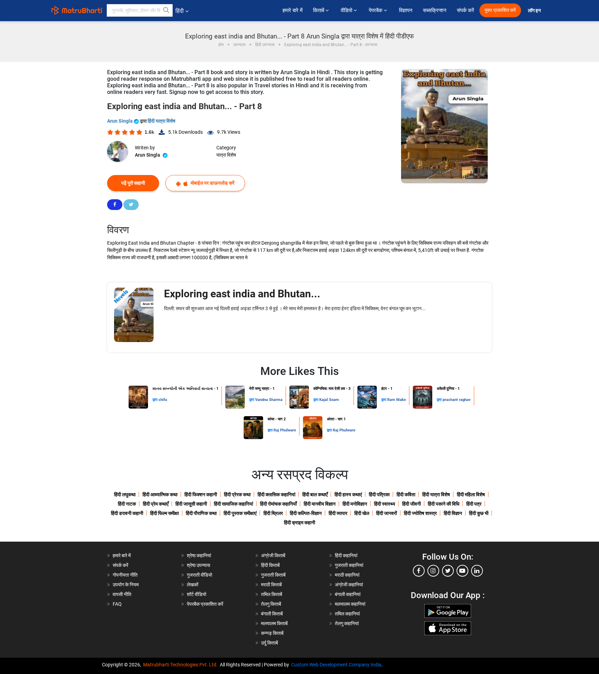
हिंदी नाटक (127, 504)
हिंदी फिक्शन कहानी (200, 494)
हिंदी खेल (361, 513)
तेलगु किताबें (271, 604)
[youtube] (462, 571)
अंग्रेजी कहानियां (349, 584)
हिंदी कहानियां (346, 555)
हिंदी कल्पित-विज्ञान (306, 513)
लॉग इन (535, 10)
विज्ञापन (406, 10)
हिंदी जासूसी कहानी (191, 504)
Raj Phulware (285, 430)
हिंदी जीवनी (411, 504)
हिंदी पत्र (473, 504)
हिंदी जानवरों (386, 513)
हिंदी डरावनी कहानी (127, 513)
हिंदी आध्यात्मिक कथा (159, 494)
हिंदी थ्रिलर (273, 513)
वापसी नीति (122, 594)
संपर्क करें (465, 10)
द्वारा (155, 399)
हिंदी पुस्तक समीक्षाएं (240, 513)
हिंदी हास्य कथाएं (348, 494)
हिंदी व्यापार (338, 513)
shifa (162, 399)
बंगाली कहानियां (348, 594)
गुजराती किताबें (273, 575)
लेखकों (192, 584)
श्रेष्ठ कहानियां (199, 555)
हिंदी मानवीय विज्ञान (320, 504)
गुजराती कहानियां (349, 565)
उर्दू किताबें (269, 643)
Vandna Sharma (269, 399)
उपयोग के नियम (126, 584)
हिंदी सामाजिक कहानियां (233, 504)
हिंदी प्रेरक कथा (237, 494)
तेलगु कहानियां (347, 623)
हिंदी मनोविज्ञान (354, 504)
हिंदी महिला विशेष (471, 494)
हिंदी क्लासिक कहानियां (276, 494)
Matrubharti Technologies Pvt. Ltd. (181, 664)
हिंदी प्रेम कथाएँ (155, 504)
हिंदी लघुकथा (125, 494)
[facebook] (419, 571)
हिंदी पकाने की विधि (443, 504)
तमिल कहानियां (347, 613)
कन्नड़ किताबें (272, 633)
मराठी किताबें (271, 584)
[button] (166, 10)
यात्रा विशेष (226, 155)
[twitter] (448, 571)
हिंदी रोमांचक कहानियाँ (278, 504)
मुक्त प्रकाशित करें (500, 10)
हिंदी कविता (406, 494)
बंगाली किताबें (272, 613)
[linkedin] (477, 571)
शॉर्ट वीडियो (196, 594)
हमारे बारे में (293, 10)
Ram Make (396, 399)
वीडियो (347, 10)
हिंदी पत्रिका (379, 494)
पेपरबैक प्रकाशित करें (205, 604)
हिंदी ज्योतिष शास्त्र (420, 513)
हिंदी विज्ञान (453, 513)
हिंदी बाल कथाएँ (315, 494)
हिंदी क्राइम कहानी (299, 522)
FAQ (117, 604)
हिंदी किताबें (270, 565)
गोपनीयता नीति (125, 575)
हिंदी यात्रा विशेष (161, 121)
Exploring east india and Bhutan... (242, 294)
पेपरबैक (376, 10)
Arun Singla (120, 121)
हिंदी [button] (179, 11)
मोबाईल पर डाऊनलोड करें (212, 183)
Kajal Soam (329, 399)
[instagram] (433, 571)
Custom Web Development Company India (336, 664)
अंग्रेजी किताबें (273, 555)
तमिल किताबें (271, 594)
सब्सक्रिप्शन (434, 10)
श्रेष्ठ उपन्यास (198, 565)
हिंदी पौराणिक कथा (201, 513)
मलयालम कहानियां (350, 604)
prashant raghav (457, 399)
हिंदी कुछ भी (478, 513)
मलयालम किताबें (274, 623)
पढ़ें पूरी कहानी (133, 183)
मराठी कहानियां (347, 575)
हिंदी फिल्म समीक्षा (164, 513)
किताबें (319, 10)
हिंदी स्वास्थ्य (384, 504)
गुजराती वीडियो (199, 575)
